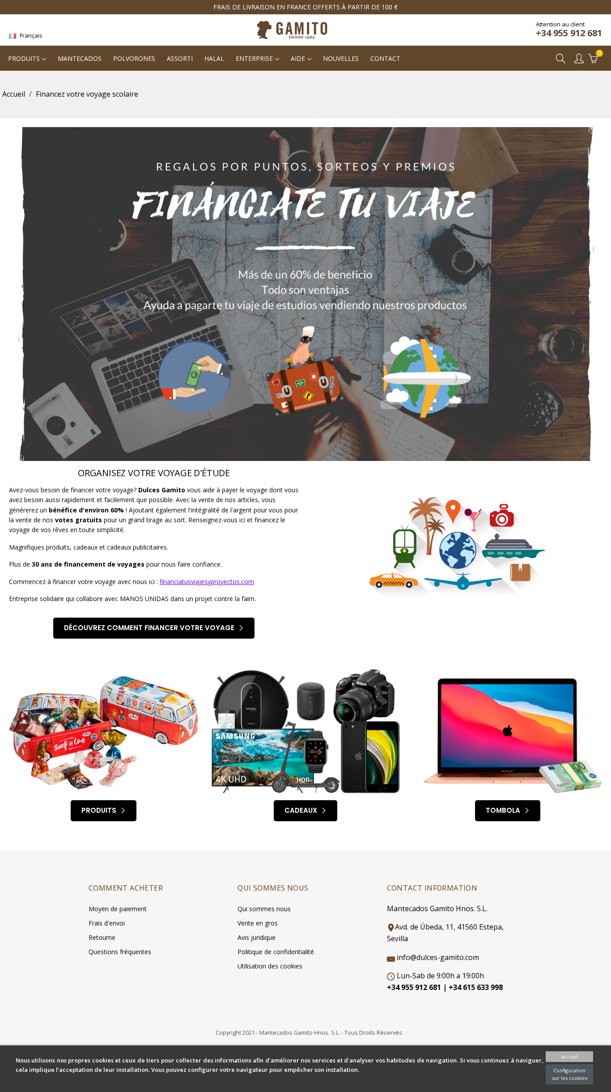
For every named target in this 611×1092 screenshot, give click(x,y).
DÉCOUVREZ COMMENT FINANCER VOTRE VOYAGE (150, 627)
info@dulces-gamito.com (438, 957)
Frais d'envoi (107, 923)
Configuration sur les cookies (569, 1074)
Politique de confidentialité (276, 951)
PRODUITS (99, 810)
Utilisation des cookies (270, 966)
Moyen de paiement (118, 908)
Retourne (102, 937)
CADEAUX (301, 810)
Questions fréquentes (120, 951)
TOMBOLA (504, 810)
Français (30, 35)
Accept (569, 1056)
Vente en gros (258, 923)
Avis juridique (257, 937)
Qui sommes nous (264, 908)
